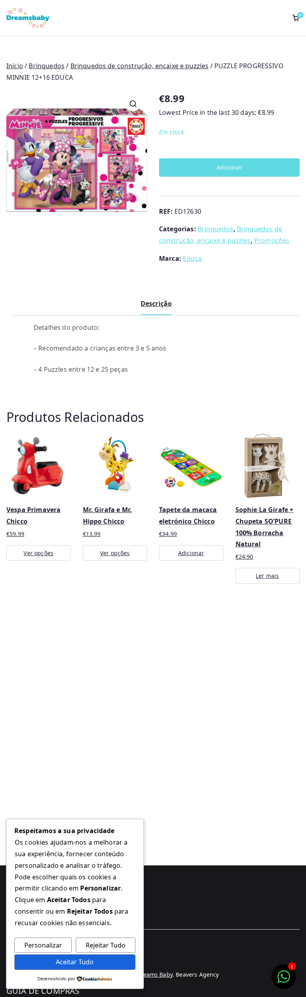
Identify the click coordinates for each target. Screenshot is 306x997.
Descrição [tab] (156, 303)
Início (14, 65)
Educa (192, 258)
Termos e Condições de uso (49, 954)
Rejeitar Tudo (106, 945)
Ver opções (38, 553)
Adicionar (229, 167)
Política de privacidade (42, 967)
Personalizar (43, 945)
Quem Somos (26, 941)
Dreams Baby (155, 974)
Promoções (271, 240)
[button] (133, 103)
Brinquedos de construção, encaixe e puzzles (140, 65)
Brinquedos (47, 65)
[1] (283, 980)
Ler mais (267, 575)
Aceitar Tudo (75, 962)
